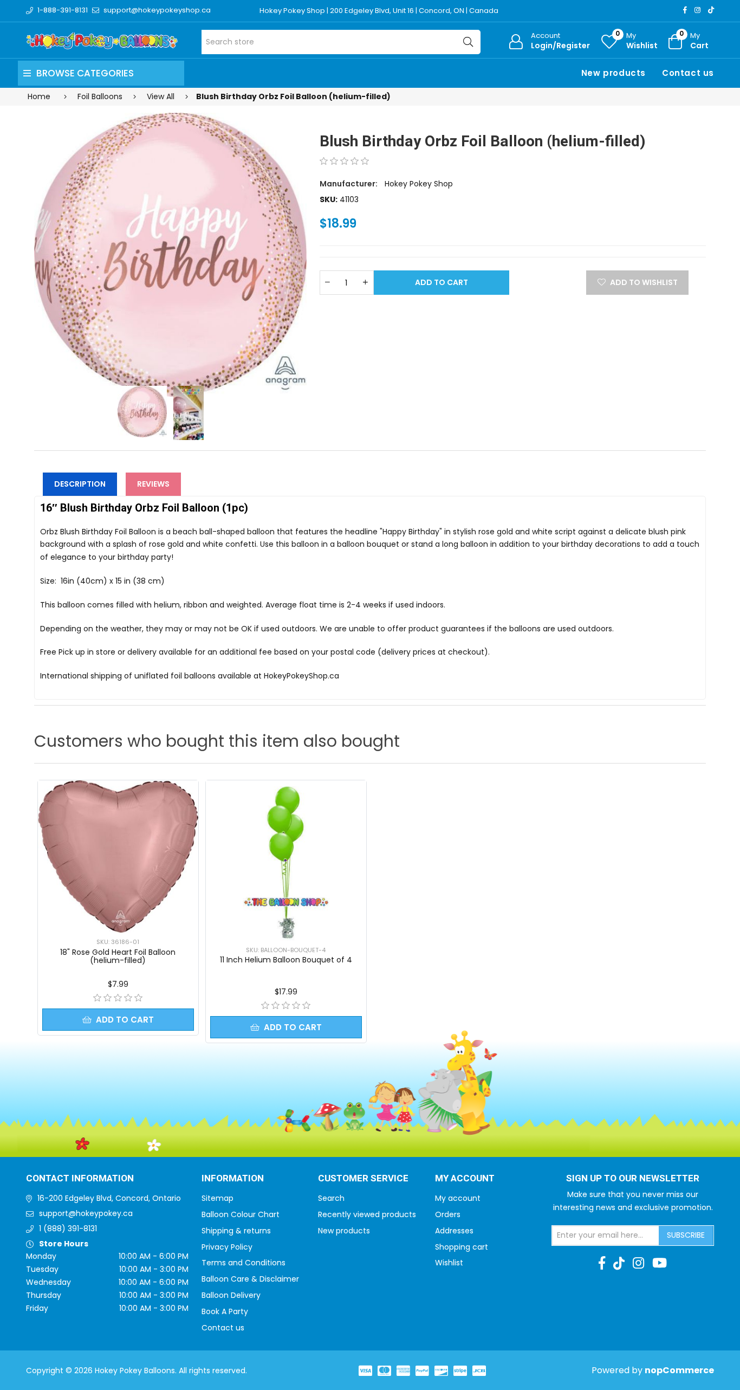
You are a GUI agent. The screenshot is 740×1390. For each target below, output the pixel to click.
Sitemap (217, 1198)
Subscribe (686, 1235)
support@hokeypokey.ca (86, 1213)
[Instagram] (697, 10)
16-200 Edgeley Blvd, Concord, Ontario (109, 1198)
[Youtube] (659, 1263)
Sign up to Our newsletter (632, 1178)
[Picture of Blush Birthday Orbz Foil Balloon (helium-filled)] (170, 255)
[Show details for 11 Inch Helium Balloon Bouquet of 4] (286, 860)
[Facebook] (685, 10)
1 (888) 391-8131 (68, 1228)
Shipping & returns (236, 1230)
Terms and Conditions (243, 1262)
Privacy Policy (227, 1247)
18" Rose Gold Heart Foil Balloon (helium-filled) (118, 956)
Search (331, 1198)
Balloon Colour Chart (241, 1214)
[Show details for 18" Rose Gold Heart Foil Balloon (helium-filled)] (118, 856)
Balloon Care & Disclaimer (250, 1278)
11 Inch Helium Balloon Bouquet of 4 (286, 959)
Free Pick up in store (77, 651)
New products (613, 73)
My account (458, 1198)
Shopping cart (461, 1247)
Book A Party (225, 1311)
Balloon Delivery (231, 1295)
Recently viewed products (367, 1214)
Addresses (454, 1230)
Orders (447, 1214)
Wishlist (449, 1262)
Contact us (688, 73)
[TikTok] (711, 10)
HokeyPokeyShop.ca (301, 675)
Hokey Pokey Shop (419, 183)
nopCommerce (679, 1370)
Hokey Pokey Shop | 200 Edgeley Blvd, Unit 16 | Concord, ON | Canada (378, 10)
